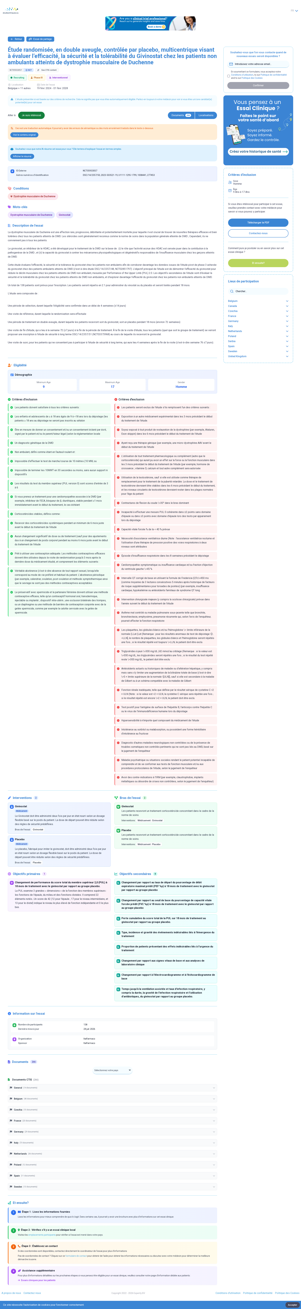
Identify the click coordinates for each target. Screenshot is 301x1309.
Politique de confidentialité (274, 75)
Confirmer (258, 85)
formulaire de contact (76, 1256)
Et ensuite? (258, 262)
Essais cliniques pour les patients (38, 1280)
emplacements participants (42, 1235)
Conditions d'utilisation (242, 75)
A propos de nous (11, 1293)
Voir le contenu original (24, 135)
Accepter (292, 1305)
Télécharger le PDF (258, 222)
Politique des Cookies (252, 78)
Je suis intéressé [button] (31, 115)
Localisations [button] (206, 115)
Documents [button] (181, 115)
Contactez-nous (258, 233)
